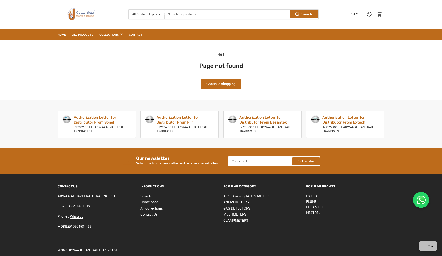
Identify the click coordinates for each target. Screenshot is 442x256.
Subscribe (306, 161)
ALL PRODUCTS (82, 34)
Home (62, 34)
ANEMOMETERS (236, 202)
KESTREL (313, 213)
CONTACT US (79, 206)
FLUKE (311, 202)
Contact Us (149, 214)
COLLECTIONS (109, 34)
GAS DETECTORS (236, 208)
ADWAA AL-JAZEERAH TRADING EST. (87, 196)
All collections (151, 208)
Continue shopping (221, 84)
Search (306, 14)
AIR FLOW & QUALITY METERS (246, 196)
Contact (135, 34)
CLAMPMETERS (235, 221)
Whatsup (76, 216)
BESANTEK (314, 207)
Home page (149, 202)
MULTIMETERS (234, 214)
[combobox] (241, 14)
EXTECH (312, 196)
